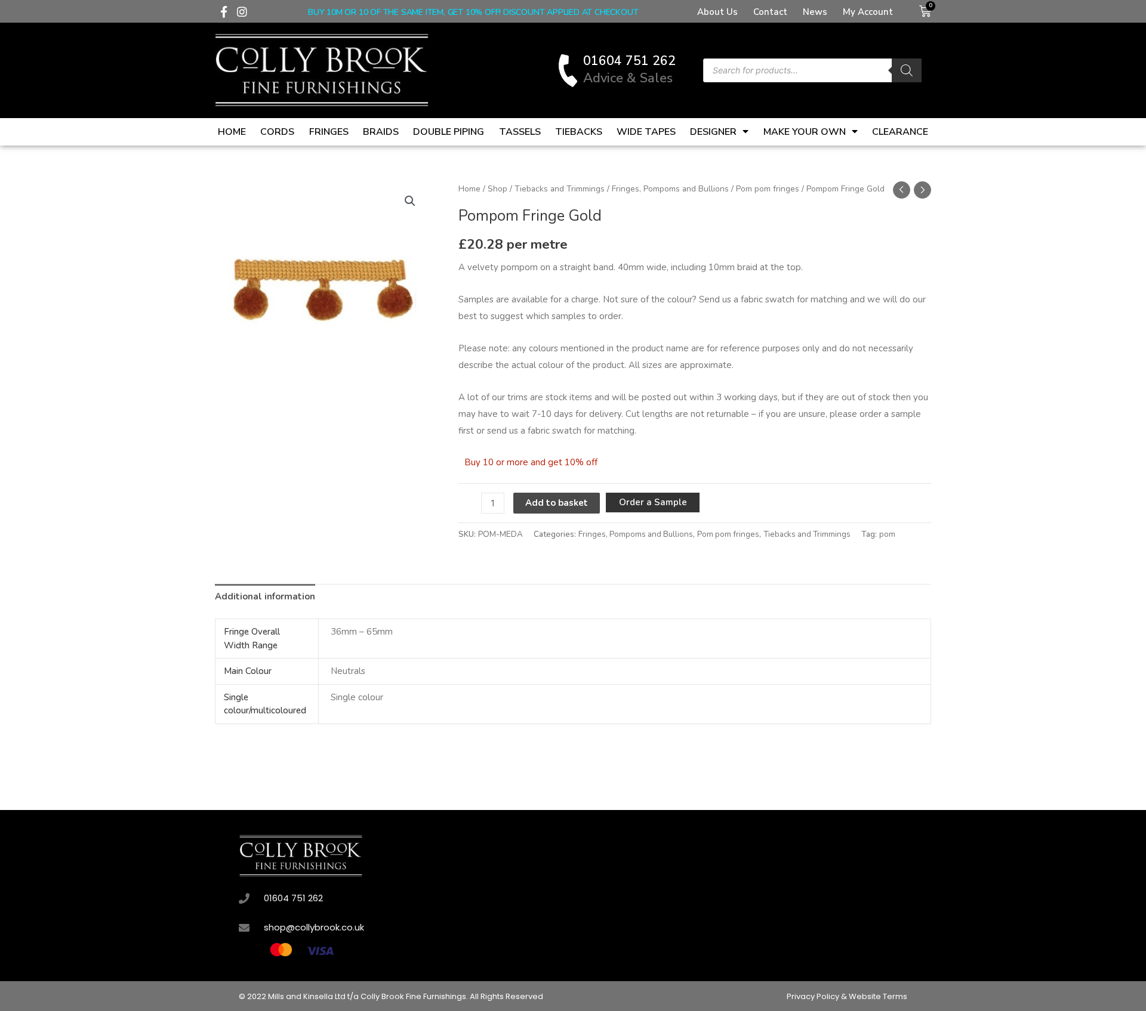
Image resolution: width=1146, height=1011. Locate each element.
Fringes (329, 131)
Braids (381, 131)
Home (232, 131)
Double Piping (448, 131)
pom (887, 534)
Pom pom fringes (767, 188)
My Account (868, 12)
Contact (770, 12)
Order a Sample (653, 502)
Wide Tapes (646, 131)
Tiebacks (578, 131)
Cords (277, 131)
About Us (717, 12)
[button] (410, 201)
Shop (497, 188)
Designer (713, 131)
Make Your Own (804, 131)
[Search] (907, 70)
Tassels (520, 131)
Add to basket (556, 503)
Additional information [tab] (265, 596)
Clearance (900, 131)
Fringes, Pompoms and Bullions (670, 188)
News (815, 12)
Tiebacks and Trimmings (560, 188)
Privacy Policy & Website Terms (847, 996)
